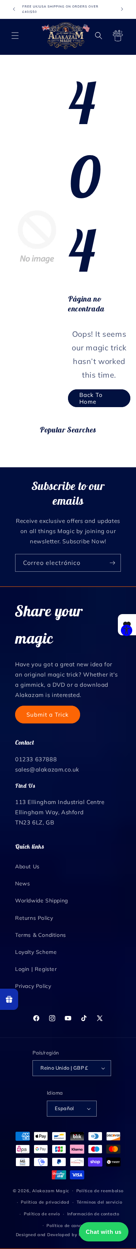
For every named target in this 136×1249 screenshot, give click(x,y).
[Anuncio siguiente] (122, 9)
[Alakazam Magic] (66, 36)
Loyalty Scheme (36, 952)
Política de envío (42, 1213)
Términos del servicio (99, 1202)
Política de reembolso (100, 1190)
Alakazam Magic (50, 1190)
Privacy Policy (33, 986)
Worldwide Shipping (41, 900)
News (22, 883)
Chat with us (104, 1232)
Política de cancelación (71, 1225)
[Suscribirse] (112, 563)
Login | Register (36, 969)
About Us (27, 866)
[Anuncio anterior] (14, 9)
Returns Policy (34, 918)
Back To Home (91, 398)
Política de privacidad (45, 1202)
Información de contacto (93, 1213)
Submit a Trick (47, 714)
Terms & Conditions (40, 935)
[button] (15, 35)
